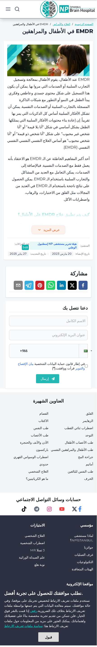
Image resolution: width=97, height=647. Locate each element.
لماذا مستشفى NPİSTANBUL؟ (81, 538)
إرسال (45, 379)
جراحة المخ (85, 457)
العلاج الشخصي (38, 471)
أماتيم (89, 464)
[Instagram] (49, 509)
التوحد (89, 435)
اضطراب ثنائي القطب (78, 428)
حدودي (43, 464)
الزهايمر (88, 421)
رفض (33, 611)
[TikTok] (24, 509)
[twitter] (72, 285)
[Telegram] (36, 509)
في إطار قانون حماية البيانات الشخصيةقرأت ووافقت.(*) (51, 366)
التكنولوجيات (85, 562)
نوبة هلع (39, 565)
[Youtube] (62, 509)
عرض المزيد (51, 230)
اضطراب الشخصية (32, 543)
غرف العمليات (83, 555)
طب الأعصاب (39, 435)
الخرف (88, 479)
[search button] (17, 9)
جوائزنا (88, 547)
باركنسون (42, 450)
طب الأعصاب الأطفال (79, 442)
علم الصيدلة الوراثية (32, 557)
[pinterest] (39, 285)
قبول (48, 637)
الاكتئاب (43, 421)
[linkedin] (61, 285)
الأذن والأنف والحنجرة (34, 442)
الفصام (43, 414)
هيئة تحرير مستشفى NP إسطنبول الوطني (57, 245)
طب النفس (41, 428)
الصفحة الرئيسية (84, 24)
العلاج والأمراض (61, 24)
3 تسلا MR (37, 550)
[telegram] (29, 285)
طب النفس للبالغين (80, 471)
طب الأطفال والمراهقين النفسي (72, 450)
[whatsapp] (50, 285)
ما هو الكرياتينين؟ (37, 479)
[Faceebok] (80, 509)
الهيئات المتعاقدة (82, 569)
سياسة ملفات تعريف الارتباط (23, 626)
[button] (83, 351)
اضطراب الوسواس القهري (31, 457)
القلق (89, 414)
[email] (18, 285)
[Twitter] (74, 509)
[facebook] (83, 285)
